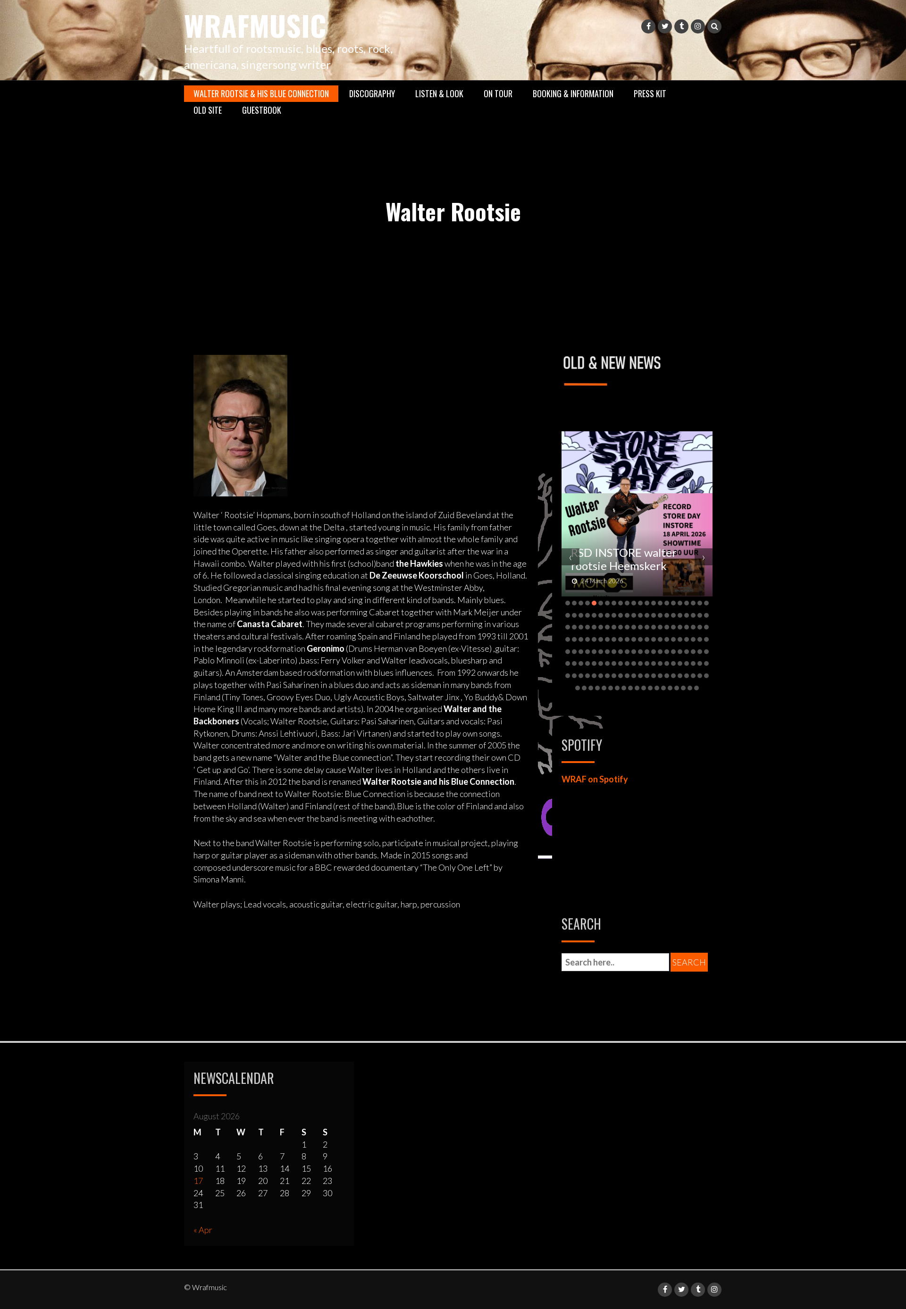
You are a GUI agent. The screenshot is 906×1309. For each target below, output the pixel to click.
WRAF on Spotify (595, 779)
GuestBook (261, 110)
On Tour (498, 93)
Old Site (207, 110)
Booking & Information (573, 93)
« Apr (202, 1230)
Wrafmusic (255, 25)
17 (198, 1180)
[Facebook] (648, 26)
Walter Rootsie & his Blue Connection (261, 93)
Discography (372, 93)
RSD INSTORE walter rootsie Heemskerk (624, 558)
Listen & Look (439, 93)
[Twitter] (665, 26)
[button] (567, 603)
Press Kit (650, 93)
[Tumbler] (681, 26)
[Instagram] (698, 26)
